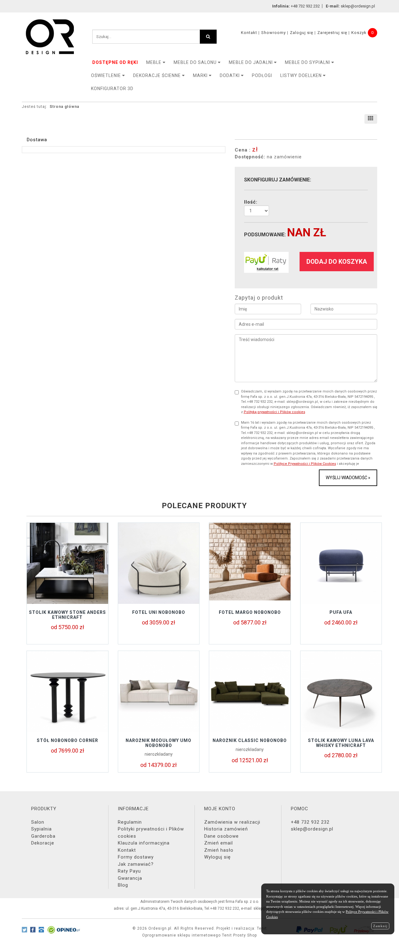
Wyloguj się (217, 857)
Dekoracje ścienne (157, 75)
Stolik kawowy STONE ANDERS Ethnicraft (67, 614)
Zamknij (380, 926)
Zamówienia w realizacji (232, 822)
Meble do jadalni (251, 62)
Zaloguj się (301, 32)
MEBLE (154, 62)
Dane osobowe (221, 836)
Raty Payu (129, 871)
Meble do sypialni (308, 62)
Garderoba (43, 836)
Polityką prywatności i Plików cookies (274, 412)
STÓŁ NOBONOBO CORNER (67, 740)
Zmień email (218, 843)
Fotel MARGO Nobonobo (250, 612)
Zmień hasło (218, 850)
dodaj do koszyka (336, 261)
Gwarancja (130, 878)
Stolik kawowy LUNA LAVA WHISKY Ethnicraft (341, 743)
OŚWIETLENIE (106, 75)
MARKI (201, 75)
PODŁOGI (262, 75)
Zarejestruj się (332, 32)
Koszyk (359, 32)
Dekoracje (42, 843)
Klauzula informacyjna (144, 843)
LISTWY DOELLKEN (301, 75)
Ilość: (250, 202)
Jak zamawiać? (136, 864)
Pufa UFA (340, 612)
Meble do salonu (196, 62)
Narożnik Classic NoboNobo (250, 740)
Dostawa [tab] (37, 139)
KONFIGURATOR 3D (112, 88)
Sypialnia (41, 829)
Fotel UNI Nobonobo (158, 612)
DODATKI (230, 75)
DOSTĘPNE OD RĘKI (115, 62)
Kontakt (249, 32)
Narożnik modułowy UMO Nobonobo (158, 743)
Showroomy (273, 32)
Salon (37, 822)
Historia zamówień (226, 829)
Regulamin (130, 822)
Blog (123, 885)
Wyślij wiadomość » (348, 477)
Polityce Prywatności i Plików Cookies (305, 464)
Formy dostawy (136, 857)
